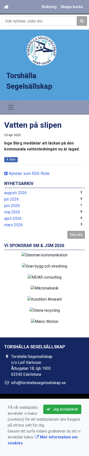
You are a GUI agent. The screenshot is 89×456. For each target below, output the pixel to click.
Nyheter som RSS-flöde (29, 173)
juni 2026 (12, 205)
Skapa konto (72, 6)
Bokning (49, 6)
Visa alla (76, 235)
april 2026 (13, 218)
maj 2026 (12, 212)
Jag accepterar (64, 409)
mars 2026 (13, 225)
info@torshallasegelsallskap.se (38, 382)
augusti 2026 (15, 192)
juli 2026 (11, 199)
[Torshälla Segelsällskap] (41, 50)
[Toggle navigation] (11, 107)
